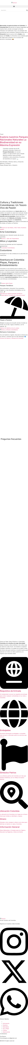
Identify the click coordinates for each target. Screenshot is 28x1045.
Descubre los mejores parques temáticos (11, 293)
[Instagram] (14, 957)
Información (6, 1023)
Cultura (5, 1030)
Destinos (5, 1025)
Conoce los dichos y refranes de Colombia (11, 338)
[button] (14, 6)
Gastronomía (6, 1032)
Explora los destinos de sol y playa (9, 328)
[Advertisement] (14, 57)
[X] (14, 985)
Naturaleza (6, 1027)
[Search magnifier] (27, 10)
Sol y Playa (6, 1028)
